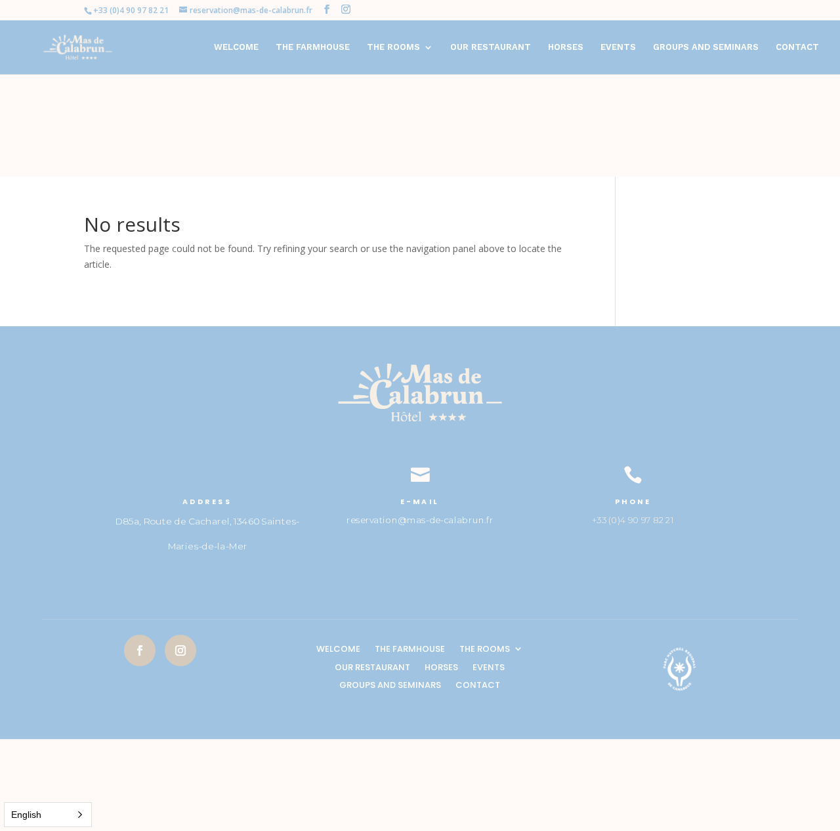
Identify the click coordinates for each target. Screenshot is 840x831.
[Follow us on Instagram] (180, 650)
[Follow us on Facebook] (140, 650)
